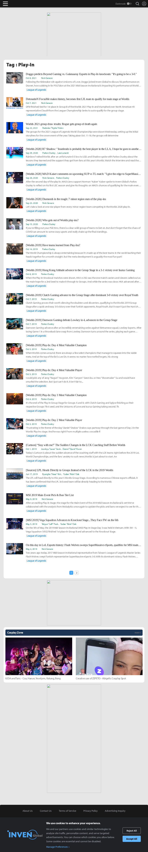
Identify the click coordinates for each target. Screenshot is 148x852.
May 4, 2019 (31, 548)
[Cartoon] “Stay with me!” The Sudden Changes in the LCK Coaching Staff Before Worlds (75, 445)
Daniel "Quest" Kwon (72, 448)
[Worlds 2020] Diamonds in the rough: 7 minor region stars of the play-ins (66, 199)
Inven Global (19, 3)
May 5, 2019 (31, 523)
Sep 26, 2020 (32, 177)
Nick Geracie (47, 78)
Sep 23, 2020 (32, 202)
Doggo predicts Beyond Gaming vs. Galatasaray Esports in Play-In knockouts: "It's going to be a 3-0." (81, 74)
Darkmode (121, 3)
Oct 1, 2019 (31, 448)
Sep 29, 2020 (32, 152)
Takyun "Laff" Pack (50, 523)
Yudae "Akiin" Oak (71, 474)
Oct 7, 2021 (31, 102)
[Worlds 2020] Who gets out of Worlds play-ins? (52, 220)
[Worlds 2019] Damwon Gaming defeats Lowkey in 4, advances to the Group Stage (71, 320)
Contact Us (46, 810)
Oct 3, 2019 (31, 423)
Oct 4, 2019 (31, 399)
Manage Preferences (57, 846)
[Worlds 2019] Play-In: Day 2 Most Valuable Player (54, 420)
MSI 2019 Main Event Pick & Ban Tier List (49, 495)
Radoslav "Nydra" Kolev (52, 127)
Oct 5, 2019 (31, 349)
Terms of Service (67, 810)
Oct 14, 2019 (32, 249)
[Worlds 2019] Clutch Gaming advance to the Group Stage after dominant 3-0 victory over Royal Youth (82, 295)
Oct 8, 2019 (31, 274)
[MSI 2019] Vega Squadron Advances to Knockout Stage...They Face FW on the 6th (72, 520)
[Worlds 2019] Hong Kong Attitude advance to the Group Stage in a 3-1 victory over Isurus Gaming (80, 270)
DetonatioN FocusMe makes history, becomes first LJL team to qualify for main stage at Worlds (77, 99)
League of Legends (36, 89)
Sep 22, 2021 (32, 127)
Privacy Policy (90, 810)
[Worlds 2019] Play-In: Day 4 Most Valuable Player (54, 370)
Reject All (132, 830)
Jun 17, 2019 (32, 474)
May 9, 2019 (31, 499)
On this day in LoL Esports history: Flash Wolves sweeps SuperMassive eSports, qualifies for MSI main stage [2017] (84, 545)
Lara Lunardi (62, 152)
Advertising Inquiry (115, 810)
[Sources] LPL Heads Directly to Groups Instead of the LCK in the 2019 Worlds (69, 470)
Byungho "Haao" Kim (51, 474)
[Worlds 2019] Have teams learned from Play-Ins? (53, 245)
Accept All (131, 838)
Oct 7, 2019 (31, 299)
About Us (28, 810)
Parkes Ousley (48, 152)
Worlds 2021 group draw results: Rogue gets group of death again (61, 124)
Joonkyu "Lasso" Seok (51, 448)
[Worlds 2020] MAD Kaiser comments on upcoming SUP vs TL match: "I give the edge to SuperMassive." (84, 173)
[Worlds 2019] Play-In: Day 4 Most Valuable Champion (56, 345)
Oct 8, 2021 (31, 78)
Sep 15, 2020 (32, 224)
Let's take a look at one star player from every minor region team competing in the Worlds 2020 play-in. (78, 206)
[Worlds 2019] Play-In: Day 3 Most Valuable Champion (56, 395)
